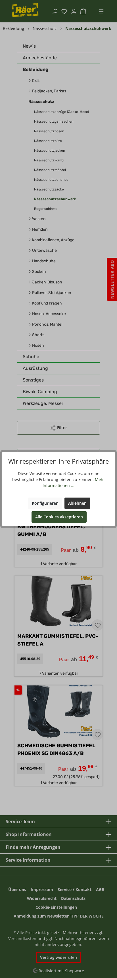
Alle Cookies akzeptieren (59, 517)
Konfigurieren (45, 503)
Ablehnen (77, 503)
